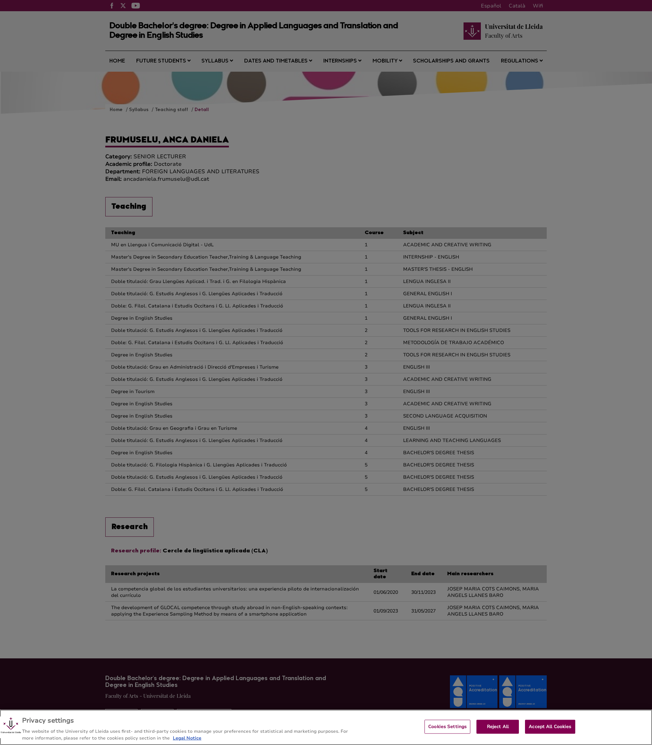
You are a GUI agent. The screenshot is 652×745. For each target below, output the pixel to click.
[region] (326, 727)
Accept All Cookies (550, 727)
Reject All (498, 727)
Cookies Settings (447, 727)
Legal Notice (187, 738)
